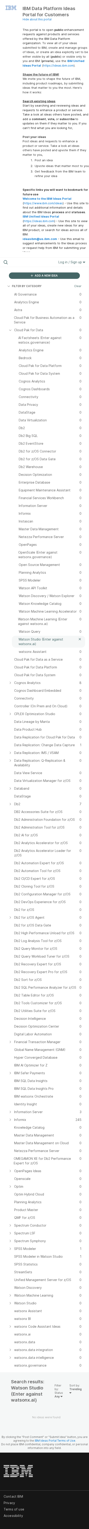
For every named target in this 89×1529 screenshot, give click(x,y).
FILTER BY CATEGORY (27, 286)
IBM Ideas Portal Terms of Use (55, 1440)
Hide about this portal (37, 19)
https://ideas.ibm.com (58, 65)
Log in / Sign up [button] (70, 262)
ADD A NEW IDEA (46, 275)
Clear (77, 286)
